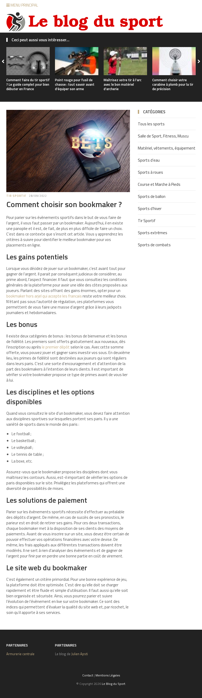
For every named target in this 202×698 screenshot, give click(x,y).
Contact (87, 675)
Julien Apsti (79, 653)
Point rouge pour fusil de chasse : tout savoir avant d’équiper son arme (74, 84)
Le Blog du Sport (113, 683)
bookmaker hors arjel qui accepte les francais (44, 296)
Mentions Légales (107, 675)
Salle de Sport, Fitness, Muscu (163, 136)
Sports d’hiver (149, 209)
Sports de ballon (151, 196)
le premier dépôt (56, 347)
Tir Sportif (16, 196)
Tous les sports (151, 124)
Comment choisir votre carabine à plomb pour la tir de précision (172, 84)
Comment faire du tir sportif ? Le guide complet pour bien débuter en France (28, 84)
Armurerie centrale (20, 653)
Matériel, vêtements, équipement (166, 148)
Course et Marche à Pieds (159, 184)
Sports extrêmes (152, 233)
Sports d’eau (149, 160)
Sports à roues (150, 172)
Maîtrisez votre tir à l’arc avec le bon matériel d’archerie (123, 84)
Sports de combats (154, 245)
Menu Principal (24, 5)
